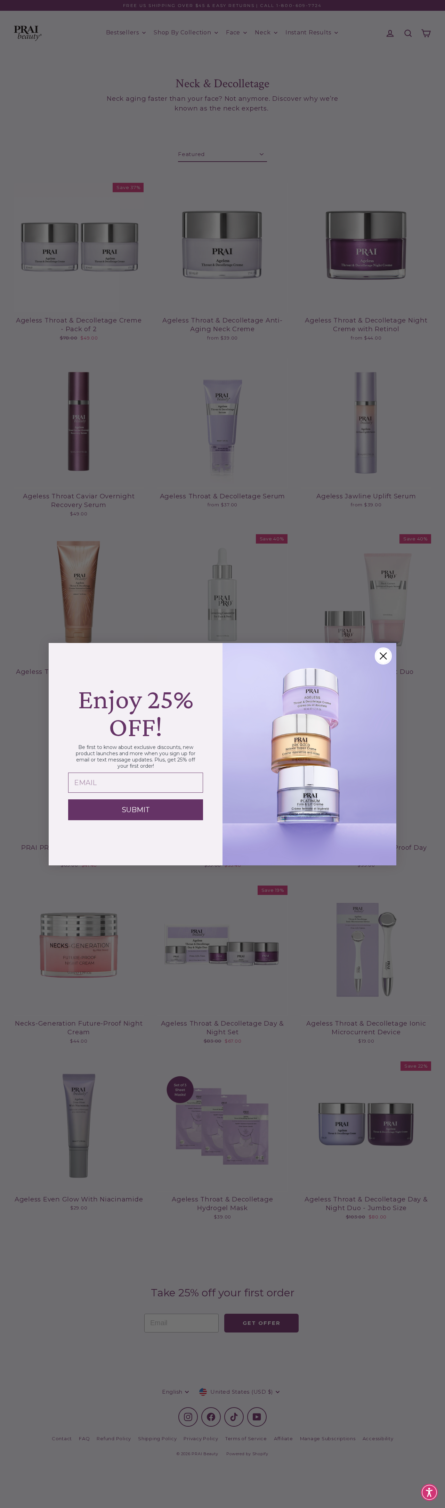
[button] (429, 1492)
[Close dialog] (383, 656)
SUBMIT (136, 809)
